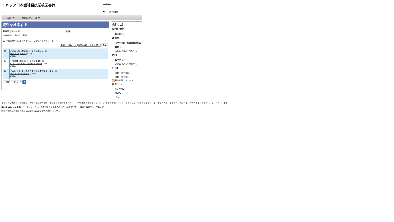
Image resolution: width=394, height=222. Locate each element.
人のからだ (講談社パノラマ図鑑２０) (27, 51)
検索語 (6, 31)
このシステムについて (66, 107)
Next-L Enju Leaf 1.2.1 (11, 107)
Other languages (110, 12)
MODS (118, 93)
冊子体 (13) (120, 34)
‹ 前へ (15, 82)
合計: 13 (118, 24)
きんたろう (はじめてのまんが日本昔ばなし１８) (32, 71)
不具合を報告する (86, 107)
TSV (117, 97)
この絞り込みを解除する (126, 51)
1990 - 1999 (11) (122, 73)
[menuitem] (10, 17)
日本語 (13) (120, 60)
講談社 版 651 (16, 73)
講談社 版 (14, 53)
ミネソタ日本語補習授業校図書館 (28, 5)
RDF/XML (119, 89)
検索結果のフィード (124, 80)
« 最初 (7, 82)
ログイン (107, 3)
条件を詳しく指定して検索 (15, 35)
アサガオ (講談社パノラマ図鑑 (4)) (25, 61)
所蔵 (13, 56)
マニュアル (101, 107)
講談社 (23, 53)
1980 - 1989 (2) (122, 77)
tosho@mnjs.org (33, 111)
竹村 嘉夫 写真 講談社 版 (23, 63)
